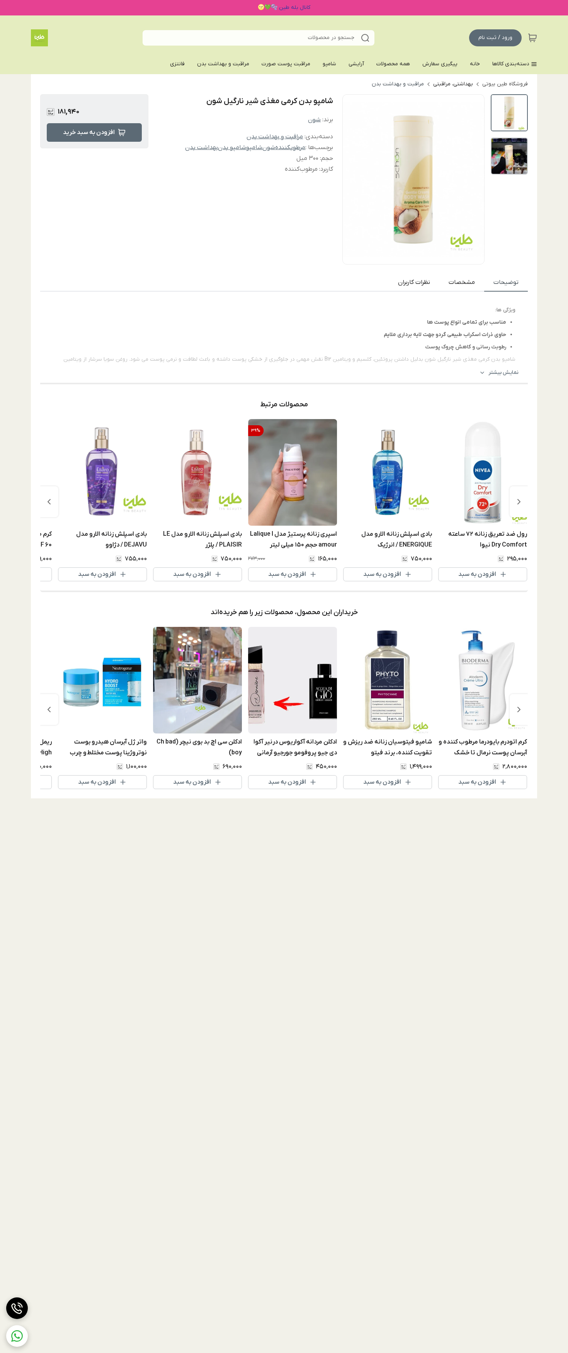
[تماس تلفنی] (17, 1308)
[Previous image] (353, 179)
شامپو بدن (232, 147)
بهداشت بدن (201, 147)
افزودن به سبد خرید (89, 132)
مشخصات (462, 282)
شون (314, 120)
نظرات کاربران (414, 282)
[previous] (519, 501)
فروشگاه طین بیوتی (505, 84)
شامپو (254, 147)
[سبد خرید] (532, 37)
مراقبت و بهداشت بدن (398, 84)
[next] (49, 501)
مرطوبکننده (290, 147)
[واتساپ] (17, 1336)
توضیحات (506, 282)
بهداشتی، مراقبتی (453, 84)
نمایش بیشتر (503, 372)
